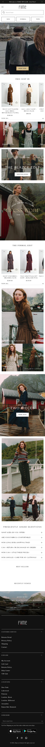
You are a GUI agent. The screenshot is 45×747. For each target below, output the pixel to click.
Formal (23, 19)
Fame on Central (19, 742)
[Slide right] (41, 2)
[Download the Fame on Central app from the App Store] (15, 730)
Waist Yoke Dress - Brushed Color (10, 277)
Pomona (4, 694)
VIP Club (4, 674)
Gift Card (4, 664)
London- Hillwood (8, 700)
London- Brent (6, 697)
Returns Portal (6, 637)
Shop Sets (22, 414)
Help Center (5, 670)
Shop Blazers (22, 174)
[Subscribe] (39, 607)
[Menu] (2, 7)
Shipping (4, 644)
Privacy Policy (6, 640)
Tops (38, 19)
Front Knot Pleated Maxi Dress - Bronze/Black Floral (10, 110)
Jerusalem (4, 704)
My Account (5, 661)
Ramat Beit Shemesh (8, 707)
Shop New (22, 68)
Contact (4, 647)
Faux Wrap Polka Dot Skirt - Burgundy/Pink (29, 277)
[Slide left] (3, 2)
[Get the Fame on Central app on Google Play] (30, 730)
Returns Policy (6, 667)
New (8, 19)
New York (4, 687)
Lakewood (5, 691)
